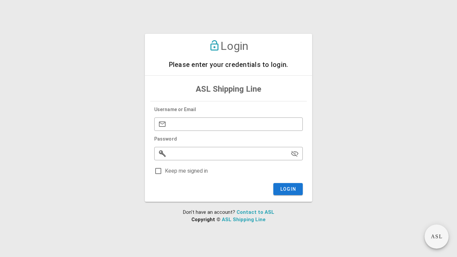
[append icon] (295, 154)
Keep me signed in (186, 171)
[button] (437, 237)
